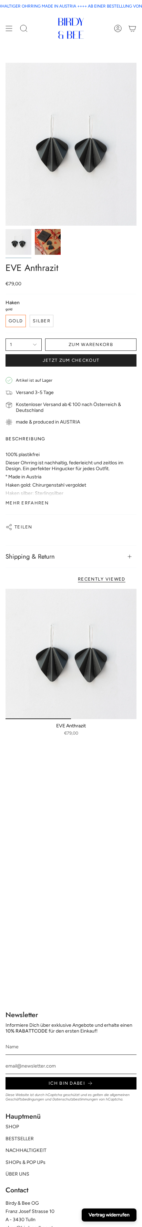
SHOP (12, 1127)
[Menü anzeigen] (9, 28)
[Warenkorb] (132, 28)
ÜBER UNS (17, 1174)
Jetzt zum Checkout (71, 360)
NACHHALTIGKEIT (26, 1150)
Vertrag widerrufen (109, 1215)
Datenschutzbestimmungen (75, 1099)
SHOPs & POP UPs (25, 1162)
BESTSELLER (20, 1139)
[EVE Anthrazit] (71, 654)
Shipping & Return (30, 556)
